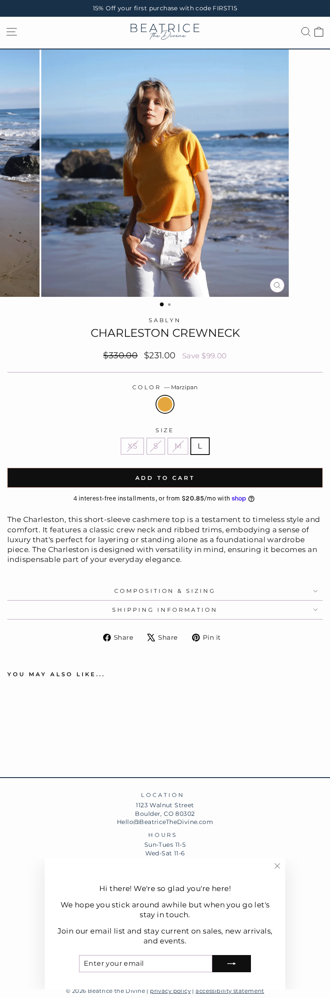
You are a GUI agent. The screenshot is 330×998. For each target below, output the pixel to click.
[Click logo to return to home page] (165, 32)
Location (163, 794)
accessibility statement (230, 991)
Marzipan (165, 404)
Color (165, 387)
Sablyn (165, 320)
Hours (163, 834)
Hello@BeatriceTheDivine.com (165, 822)
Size (165, 430)
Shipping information (165, 609)
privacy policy (170, 991)
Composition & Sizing (165, 590)
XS (132, 446)
